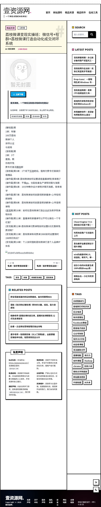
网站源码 (57, 12)
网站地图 (64, 501)
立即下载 (19, 94)
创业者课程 (78, 344)
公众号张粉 (78, 333)
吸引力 (88, 355)
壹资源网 (11, 49)
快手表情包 (78, 317)
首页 (48, 12)
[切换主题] (96, 490)
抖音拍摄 (77, 382)
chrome (77, 366)
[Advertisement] (40, 143)
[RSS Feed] (96, 482)
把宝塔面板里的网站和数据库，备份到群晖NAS (31, 296)
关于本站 (36, 501)
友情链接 (72, 501)
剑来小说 (88, 366)
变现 (45, 116)
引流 (31, 170)
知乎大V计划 (78, 339)
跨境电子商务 (79, 328)
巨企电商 (77, 311)
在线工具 (93, 12)
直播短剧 (77, 355)
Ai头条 (87, 382)
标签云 (57, 502)
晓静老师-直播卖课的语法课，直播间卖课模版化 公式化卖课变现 (32, 317)
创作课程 (77, 360)
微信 (19, 167)
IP (48, 210)
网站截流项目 (79, 377)
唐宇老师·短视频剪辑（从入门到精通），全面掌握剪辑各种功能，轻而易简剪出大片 (32, 336)
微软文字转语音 (80, 371)
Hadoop (88, 360)
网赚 (27, 116)
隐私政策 (51, 501)
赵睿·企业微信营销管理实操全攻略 (26, 326)
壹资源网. (14, 497)
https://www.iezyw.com (18, 363)
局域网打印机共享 (81, 306)
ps (27, 182)
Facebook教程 (80, 322)
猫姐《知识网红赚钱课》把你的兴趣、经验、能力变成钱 (33, 306)
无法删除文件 (79, 349)
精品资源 (69, 12)
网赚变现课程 (17, 116)
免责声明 (28, 501)
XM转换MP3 (78, 301)
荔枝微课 (36, 116)
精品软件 (81, 12)
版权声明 (43, 501)
